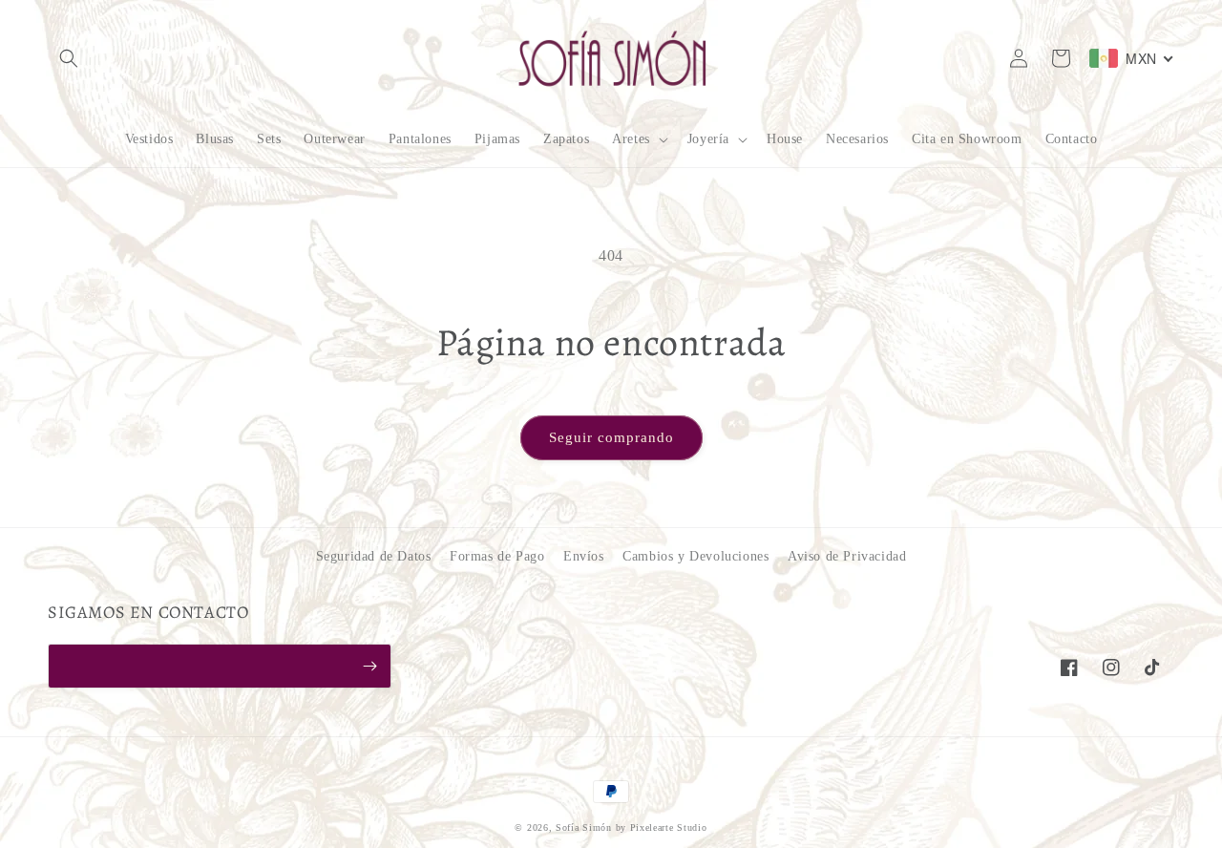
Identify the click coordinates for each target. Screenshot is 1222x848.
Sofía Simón (584, 827)
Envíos (583, 556)
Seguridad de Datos (374, 556)
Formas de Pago (497, 556)
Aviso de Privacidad (847, 556)
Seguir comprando (611, 437)
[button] (69, 58)
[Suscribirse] (369, 666)
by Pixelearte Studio (661, 827)
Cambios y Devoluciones (695, 556)
